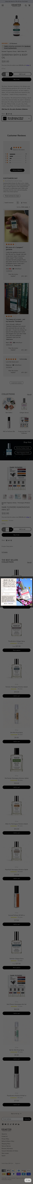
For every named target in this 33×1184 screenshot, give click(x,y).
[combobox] (3, 594)
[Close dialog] (31, 579)
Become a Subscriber (8, 603)
